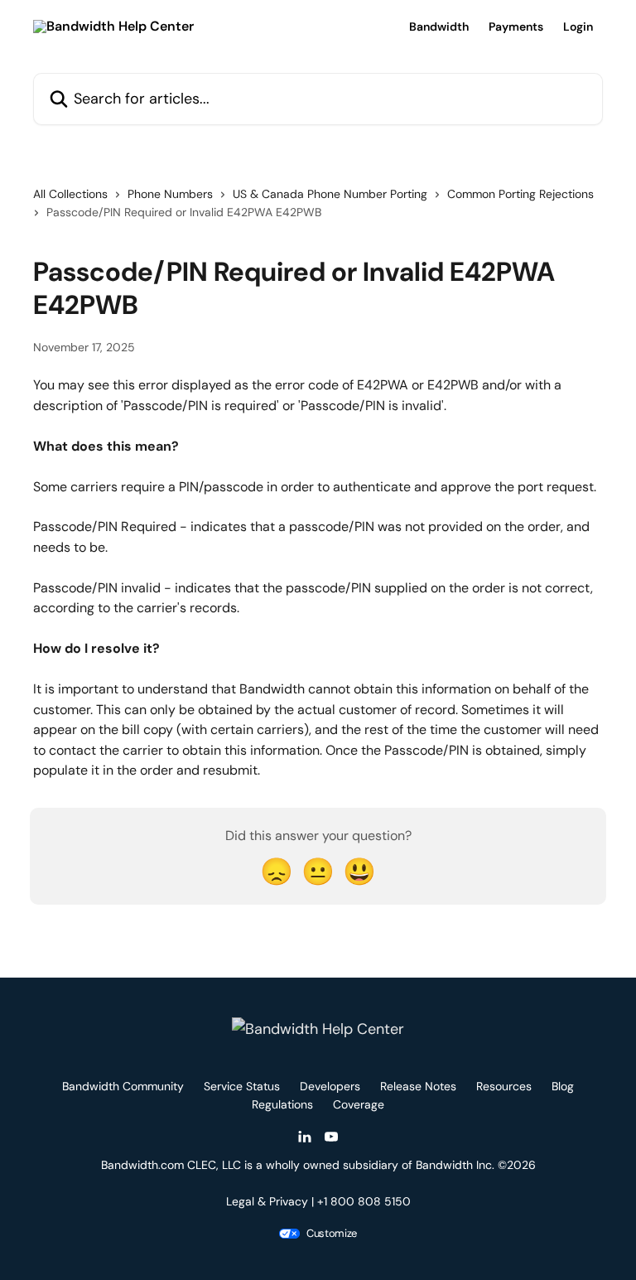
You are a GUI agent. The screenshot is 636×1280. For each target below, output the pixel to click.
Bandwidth (439, 26)
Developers (330, 1086)
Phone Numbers (170, 193)
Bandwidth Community (123, 1086)
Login (578, 26)
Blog (563, 1086)
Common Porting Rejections (520, 193)
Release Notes (418, 1086)
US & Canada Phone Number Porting (330, 193)
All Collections (70, 193)
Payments (516, 26)
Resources (504, 1086)
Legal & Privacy (267, 1201)
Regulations (282, 1104)
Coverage (358, 1104)
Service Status (242, 1086)
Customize (331, 1233)
